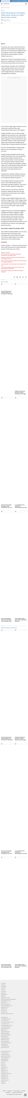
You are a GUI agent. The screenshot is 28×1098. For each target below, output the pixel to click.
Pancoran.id (18, 1094)
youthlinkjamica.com (6, 1000)
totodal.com (4, 1010)
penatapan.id (4, 994)
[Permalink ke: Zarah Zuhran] (2, 20)
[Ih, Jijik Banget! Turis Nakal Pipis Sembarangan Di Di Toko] (21, 450)
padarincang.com (5, 1080)
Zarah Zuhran (6, 19)
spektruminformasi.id (6, 1056)
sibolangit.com (4, 1075)
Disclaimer (8, 1092)
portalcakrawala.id (5, 1054)
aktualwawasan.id (5, 1057)
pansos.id (3, 1064)
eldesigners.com (5, 1007)
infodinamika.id (4, 1060)
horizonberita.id (4, 1053)
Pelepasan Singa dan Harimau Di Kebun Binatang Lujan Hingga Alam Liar (13, 258)
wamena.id (3, 991)
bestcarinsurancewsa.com (7, 1013)
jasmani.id (3, 983)
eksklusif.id (3, 986)
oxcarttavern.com (5, 1023)
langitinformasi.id (5, 1039)
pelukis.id (3, 1083)
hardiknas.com (4, 1067)
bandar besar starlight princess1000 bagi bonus (12, 975)
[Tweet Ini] (17, 277)
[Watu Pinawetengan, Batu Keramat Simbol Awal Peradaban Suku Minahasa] (7, 564)
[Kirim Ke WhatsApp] (26, 277)
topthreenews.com (5, 997)
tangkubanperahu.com (6, 1073)
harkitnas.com (4, 1072)
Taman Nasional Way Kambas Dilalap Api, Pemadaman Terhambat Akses (11, 254)
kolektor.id (3, 1081)
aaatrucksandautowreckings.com (8, 999)
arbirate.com (4, 1002)
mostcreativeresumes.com (7, 1022)
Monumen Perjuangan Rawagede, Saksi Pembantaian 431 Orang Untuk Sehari (14, 261)
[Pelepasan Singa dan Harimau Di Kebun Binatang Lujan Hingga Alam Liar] (21, 336)
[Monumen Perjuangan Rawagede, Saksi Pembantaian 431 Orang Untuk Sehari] (7, 450)
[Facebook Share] (14, 277)
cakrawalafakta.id (5, 1046)
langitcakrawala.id (5, 1038)
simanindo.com (4, 1078)
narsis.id (3, 1062)
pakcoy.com (4, 1068)
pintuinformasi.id (5, 1047)
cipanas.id (3, 985)
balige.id (3, 996)
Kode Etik (9, 1090)
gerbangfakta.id (4, 1059)
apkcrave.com (4, 1012)
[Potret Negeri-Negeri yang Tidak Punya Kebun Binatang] (21, 564)
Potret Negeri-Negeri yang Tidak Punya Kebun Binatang (12, 271)
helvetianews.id (4, 1036)
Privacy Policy (16, 1090)
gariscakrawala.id (5, 1033)
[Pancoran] (6, 4)
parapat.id (3, 993)
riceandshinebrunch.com (6, 1025)
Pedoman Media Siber (17, 1092)
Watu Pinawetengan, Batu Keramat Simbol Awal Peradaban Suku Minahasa (12, 268)
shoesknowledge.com (6, 1026)
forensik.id (3, 1065)
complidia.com (4, 1017)
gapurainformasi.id (5, 1031)
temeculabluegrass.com (6, 1005)
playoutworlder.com (5, 1004)
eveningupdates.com (6, 1019)
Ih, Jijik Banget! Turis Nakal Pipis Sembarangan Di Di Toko (13, 264)
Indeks (4, 1090)
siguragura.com (4, 1076)
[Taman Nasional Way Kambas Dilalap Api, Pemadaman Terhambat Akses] (7, 286)
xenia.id (3, 989)
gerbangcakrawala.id (6, 1034)
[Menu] (2, 4)
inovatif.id (3, 988)
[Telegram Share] (23, 277)
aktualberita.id (4, 1044)
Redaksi (23, 1090)
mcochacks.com (5, 1020)
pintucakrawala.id (5, 1041)
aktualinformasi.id (5, 1028)
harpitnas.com (4, 1070)
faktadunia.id (4, 1030)
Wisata (2, 10)
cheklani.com (4, 1008)
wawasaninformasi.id (6, 1051)
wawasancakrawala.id (6, 1042)
